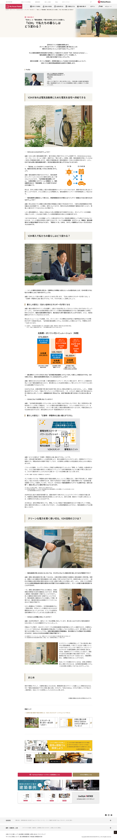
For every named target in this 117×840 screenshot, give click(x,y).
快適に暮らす (82, 6)
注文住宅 (9, 2)
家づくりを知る (36, 6)
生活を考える (60, 6)
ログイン (92, 6)
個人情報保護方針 (24, 836)
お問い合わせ (33, 834)
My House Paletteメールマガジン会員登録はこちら (46, 774)
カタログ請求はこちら (86, 774)
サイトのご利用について (12, 836)
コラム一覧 (26, 9)
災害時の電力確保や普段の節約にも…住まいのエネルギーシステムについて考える (48, 713)
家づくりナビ (66, 2)
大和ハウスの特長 (25, 2)
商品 (56, 2)
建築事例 (37, 2)
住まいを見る (48, 6)
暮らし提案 (48, 2)
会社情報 (21, 834)
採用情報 (26, 834)
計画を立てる (71, 6)
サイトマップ (41, 834)
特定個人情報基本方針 (36, 836)
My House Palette (20, 9)
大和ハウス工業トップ (12, 834)
